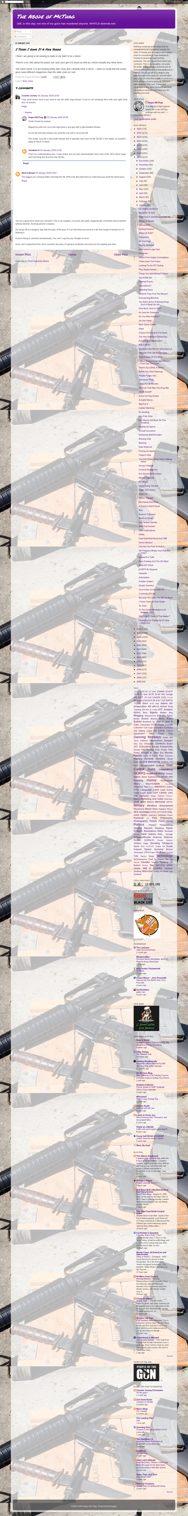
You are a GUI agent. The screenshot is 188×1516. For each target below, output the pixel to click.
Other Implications (147, 530)
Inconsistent (144, 225)
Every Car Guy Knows (149, 396)
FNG (170, 750)
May (141, 189)
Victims (145, 865)
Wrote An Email (146, 518)
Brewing (142, 443)
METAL (169, 802)
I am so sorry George (145, 1340)
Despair (168, 740)
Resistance (150, 831)
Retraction (143, 253)
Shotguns (167, 843)
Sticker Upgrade (146, 498)
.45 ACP (138, 697)
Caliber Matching (146, 408)
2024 (139, 137)
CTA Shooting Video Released (149, 1320)
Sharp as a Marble (145, 1127)
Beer (145, 712)
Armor (163, 706)
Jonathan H (34, 150)
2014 (139, 645)
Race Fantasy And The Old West (153, 561)
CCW (154, 724)
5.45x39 (146, 700)
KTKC (136, 790)
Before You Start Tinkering (151, 371)
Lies (170, 792)
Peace (170, 815)
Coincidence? (145, 286)
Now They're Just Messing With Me (155, 217)
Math (136, 801)
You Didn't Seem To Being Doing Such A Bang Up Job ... (154, 303)
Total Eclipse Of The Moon (151, 357)
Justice (169, 787)
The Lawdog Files (144, 1418)
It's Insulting (144, 412)
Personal (138, 817)
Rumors (136, 834)
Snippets (138, 849)
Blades (163, 712)
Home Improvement (150, 777)
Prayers (152, 825)
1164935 (156, 697)
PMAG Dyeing (166, 821)
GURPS (139, 773)
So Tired (142, 606)
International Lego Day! (149, 249)
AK (171, 703)
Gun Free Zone (146, 416)
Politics (139, 824)
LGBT (155, 793)
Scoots (160, 840)
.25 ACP (169, 691)
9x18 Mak (154, 704)
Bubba (170, 718)
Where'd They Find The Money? (153, 294)
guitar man (140, 992)
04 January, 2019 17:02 (51, 150)
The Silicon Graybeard (147, 1156)
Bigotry (154, 712)
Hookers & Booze (144, 1085)
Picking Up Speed (147, 427)
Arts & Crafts (151, 710)
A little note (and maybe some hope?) (151, 1129)
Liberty (163, 792)
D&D (151, 733)
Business (147, 721)
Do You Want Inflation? (149, 316)
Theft (150, 859)
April (141, 193)
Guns (30, 81)
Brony (162, 718)
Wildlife (137, 868)
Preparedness (166, 825)
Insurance (169, 784)
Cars (136, 724)
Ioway (151, 787)
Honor (164, 776)
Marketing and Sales (152, 798)
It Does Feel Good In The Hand (153, 333)
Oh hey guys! (142, 1392)
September (144, 173)
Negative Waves (166, 809)
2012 (139, 653)
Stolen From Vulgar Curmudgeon (154, 257)
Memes (150, 802)
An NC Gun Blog (144, 1073)
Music (155, 809)
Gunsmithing (166, 769)
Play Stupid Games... (148, 269)
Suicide (170, 852)
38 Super (138, 700)
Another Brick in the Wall (146, 1216)
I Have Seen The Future (150, 261)
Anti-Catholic (145, 345)
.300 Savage (167, 694)
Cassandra (145, 725)
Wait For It (143, 404)
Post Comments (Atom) (38, 261)
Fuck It (146, 756)
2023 (139, 141)
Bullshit (138, 721)
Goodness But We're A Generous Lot (155, 349)
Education (145, 746)
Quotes (138, 828)
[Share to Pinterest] (64, 77)
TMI (167, 859)
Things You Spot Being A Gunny (153, 273)
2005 (139, 681)
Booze (145, 718)
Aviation (168, 709)
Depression (156, 740)
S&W (144, 834)
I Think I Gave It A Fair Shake (152, 601)
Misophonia (139, 809)
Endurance (144, 237)
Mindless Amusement (160, 805)
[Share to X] (59, 77)
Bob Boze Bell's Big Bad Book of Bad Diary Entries (152, 1191)
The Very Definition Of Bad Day (153, 337)
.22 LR (145, 691)
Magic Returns (157, 796)
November (144, 165)
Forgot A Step (145, 455)
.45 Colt (147, 697)
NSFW (153, 812)
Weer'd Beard (28, 173)
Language (146, 789)
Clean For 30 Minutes (148, 384)
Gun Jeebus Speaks (148, 522)
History (159, 773)
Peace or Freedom (145, 1484)
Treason (154, 862)
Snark (169, 846)
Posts (19, 31)
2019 (139, 157)
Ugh (138, 1420)
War (152, 865)
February (143, 201)
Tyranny (164, 862)
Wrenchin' (147, 871)
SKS (143, 846)
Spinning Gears (146, 290)
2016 (139, 637)
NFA (136, 811)
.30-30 (151, 694)
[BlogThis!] (57, 77)
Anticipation (144, 577)
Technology (164, 856)
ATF (160, 709)
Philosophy (166, 817)
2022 (139, 145)
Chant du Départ (144, 1298)
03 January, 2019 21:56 (48, 95)
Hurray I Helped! (146, 465)
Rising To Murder (146, 221)
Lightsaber (144, 796)
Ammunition (140, 706)
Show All (170, 998)
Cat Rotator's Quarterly (147, 1233)
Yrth (171, 871)
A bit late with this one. (145, 1108)
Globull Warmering (149, 761)
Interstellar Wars (141, 787)
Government (147, 765)
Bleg (171, 713)
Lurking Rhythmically (146, 1061)
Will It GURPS (152, 868)
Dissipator (149, 743)
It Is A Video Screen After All (151, 589)
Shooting (155, 843)
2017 (139, 633)
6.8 (158, 700)
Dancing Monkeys (147, 737)
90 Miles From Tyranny (147, 1276)
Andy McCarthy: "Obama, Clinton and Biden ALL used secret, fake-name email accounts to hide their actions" (152, 1465)
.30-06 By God (140, 694)
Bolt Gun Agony (165, 715)
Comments (21, 36)
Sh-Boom (140, 971)
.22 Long (137, 692)
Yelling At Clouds (161, 871)
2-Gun (170, 697)
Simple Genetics (146, 585)
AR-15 (155, 706)
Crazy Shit (152, 731)
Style (164, 852)
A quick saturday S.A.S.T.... (148, 1183)
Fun (161, 755)
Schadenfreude (142, 837)
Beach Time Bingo (144, 1194)
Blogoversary (150, 716)
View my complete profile (145, 119)
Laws (156, 789)
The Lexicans (142, 947)
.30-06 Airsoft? (145, 392)
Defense (144, 740)
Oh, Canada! (141, 1411)
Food (136, 752)
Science (157, 837)
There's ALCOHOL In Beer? (151, 367)
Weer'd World (142, 1040)
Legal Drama (166, 790)
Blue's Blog (142, 1409)
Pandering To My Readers (150, 341)
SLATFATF (150, 846)
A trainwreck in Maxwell (147, 1337)
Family (150, 749)
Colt (145, 727)
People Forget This (147, 376)
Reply (24, 106)
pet (148, 818)
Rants (169, 828)
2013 (139, 649)
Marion (137, 799)
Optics (143, 814)
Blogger (113, 1506)
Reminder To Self (146, 213)
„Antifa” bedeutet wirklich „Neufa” (150, 1138)
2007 (139, 673)
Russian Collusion (147, 514)
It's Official (143, 482)
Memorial (160, 801)
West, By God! (143, 1145)
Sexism (169, 840)
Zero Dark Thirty (146, 379)
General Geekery (155, 758)
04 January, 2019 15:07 (46, 173)
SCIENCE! (149, 840)
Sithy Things (142, 1052)
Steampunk (138, 852)
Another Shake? (146, 581)
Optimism (153, 815)
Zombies (138, 874)
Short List (143, 494)
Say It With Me (145, 277)
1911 (164, 697)
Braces (154, 718)
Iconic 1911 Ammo (147, 490)
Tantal (151, 856)
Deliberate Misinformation (150, 435)
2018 (139, 629)
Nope (141, 328)
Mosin (148, 808)
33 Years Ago (145, 241)
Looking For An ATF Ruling (151, 265)
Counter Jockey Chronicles (149, 1390)
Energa (155, 746)
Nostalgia (144, 811)
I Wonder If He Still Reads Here (153, 353)
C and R (167, 721)
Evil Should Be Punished (150, 474)
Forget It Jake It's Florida (157, 752)
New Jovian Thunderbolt (148, 968)
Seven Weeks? (146, 542)
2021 (139, 149)
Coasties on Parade (144, 1402)
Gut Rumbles (142, 990)
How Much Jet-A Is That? (150, 308)
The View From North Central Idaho (150, 1212)
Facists (137, 750)
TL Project (159, 859)
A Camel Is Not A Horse (149, 506)
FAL (143, 750)
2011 (139, 657)
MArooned (141, 1096)
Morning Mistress (143, 1279)
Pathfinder (162, 815)
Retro (160, 831)
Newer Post (23, 254)
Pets (154, 817)
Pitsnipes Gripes (144, 1180)
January (143, 205)
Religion (138, 831)
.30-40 (157, 694)
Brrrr (141, 510)
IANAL (142, 534)
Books (136, 718)
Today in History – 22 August (148, 1257)
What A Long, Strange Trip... (147, 1099)
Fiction (164, 750)
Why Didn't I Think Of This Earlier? (154, 616)
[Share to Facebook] (61, 77)
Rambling (159, 828)
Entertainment (166, 746)
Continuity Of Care (147, 593)
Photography (141, 821)
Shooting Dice (143, 1427)
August (142, 177)
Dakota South (143, 1106)
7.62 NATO (166, 700)
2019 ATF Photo (146, 565)
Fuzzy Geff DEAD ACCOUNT (150, 1136)
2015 (139, 641)
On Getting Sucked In (148, 209)
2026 (139, 129)
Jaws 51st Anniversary (145, 950)
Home (72, 254)
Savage (169, 834)
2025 (139, 133)
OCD (159, 812)
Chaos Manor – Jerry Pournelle (151, 978)
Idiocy (137, 783)
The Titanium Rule (143, 1054)
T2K (136, 856)
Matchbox (168, 799)
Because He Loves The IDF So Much (156, 598)
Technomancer (140, 859)
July (141, 181)
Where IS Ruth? (146, 233)
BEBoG (137, 712)
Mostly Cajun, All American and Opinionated (151, 1253)
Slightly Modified (146, 245)
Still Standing (141, 1453)
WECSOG (160, 865)
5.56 (153, 700)
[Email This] (54, 77)
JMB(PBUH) (159, 787)
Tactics (143, 856)
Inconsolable (153, 783)
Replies (28, 112)
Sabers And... (156, 834)
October (143, 169)
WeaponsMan (143, 957)
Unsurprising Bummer (149, 298)
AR (149, 706)
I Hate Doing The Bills (149, 486)
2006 (139, 677)
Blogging (138, 715)
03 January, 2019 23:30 (57, 117)
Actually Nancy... (146, 400)
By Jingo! (157, 722)
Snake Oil (160, 846)
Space (147, 849)
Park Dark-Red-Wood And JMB (153, 538)
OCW (164, 812)
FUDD (155, 756)
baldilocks (141, 1451)
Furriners (169, 756)
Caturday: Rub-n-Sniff (145, 1235)
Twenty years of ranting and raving (150, 1486)
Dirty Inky (138, 744)
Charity (161, 725)
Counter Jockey (29, 95)
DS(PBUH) (160, 743)
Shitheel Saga (141, 843)
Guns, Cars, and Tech (146, 1474)
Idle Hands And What (148, 502)
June (141, 185)
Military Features (146, 478)
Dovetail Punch (146, 281)
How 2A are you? (143, 1477)
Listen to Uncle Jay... (146, 1115)
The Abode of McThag (45, 16)
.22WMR (160, 691)
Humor (152, 780)
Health (150, 773)
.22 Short (152, 692)
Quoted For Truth (146, 557)
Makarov (169, 796)
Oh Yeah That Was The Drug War (154, 388)
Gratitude (160, 765)
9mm (25, 81)
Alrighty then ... (142, 1301)
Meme (143, 802)
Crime (161, 730)
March (142, 197)
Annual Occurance (147, 431)
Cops (150, 727)
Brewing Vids (145, 439)
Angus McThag (35, 117)
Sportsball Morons (163, 849)
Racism (148, 828)
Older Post (121, 254)
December (144, 161)
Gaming (138, 758)
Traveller (145, 862)
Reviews (169, 831)
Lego (136, 792)
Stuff (158, 852)
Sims (136, 846)
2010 (139, 661)
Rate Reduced (145, 447)
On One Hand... (146, 320)
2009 (139, 665)
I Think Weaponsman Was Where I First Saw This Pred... (154, 362)
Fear (157, 750)
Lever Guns (146, 793)
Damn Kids (165, 733)
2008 (139, 669)
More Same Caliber (147, 324)
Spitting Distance (146, 229)
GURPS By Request (148, 569)
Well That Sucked (147, 526)
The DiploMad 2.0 (144, 1439)
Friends (138, 755)
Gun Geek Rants (144, 1399)
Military (139, 805)
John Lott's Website (146, 1460)
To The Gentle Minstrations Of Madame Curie (152, 611)
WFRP (170, 865)
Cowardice (158, 727)
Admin (164, 703)
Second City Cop (144, 1318)
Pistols (153, 821)
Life (136, 795)
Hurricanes (167, 780)
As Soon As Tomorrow (149, 312)
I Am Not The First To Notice (151, 546)
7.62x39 (137, 703)
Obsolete (143, 573)
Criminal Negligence (148, 469)
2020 (139, 153)
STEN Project (150, 852)
